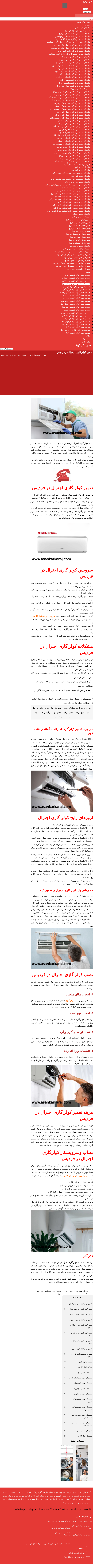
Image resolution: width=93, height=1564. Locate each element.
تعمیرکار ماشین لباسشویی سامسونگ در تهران (71, 263)
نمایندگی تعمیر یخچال (81, 214)
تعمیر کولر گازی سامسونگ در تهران (81, 1342)
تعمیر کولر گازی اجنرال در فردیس (76, 284)
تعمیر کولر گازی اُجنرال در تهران (80, 1304)
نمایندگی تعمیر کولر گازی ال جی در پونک (74, 150)
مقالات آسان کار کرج (38, 355)
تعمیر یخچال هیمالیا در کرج (79, 225)
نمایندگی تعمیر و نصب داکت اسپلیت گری (74, 202)
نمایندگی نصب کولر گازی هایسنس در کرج (73, 83)
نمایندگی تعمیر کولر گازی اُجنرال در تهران (73, 129)
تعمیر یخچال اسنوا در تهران (79, 237)
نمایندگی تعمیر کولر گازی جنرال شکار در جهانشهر (70, 48)
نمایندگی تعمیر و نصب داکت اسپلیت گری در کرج (71, 205)
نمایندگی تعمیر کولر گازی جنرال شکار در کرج (72, 45)
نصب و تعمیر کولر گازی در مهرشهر (76, 295)
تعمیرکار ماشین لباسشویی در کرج (76, 249)
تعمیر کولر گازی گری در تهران (81, 1349)
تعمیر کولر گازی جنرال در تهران (80, 1320)
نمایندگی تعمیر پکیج (82, 167)
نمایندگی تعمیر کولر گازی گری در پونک (75, 159)
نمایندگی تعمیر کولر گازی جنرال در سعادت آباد (71, 127)
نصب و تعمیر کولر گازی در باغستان (76, 278)
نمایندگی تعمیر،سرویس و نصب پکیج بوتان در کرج (70, 179)
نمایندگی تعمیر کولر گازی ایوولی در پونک (74, 141)
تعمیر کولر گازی (83, 22)
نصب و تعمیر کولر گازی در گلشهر (76, 310)
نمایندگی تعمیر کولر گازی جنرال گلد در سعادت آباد (70, 118)
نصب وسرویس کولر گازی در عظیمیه (75, 287)
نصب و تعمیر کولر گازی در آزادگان (76, 289)
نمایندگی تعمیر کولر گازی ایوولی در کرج (74, 74)
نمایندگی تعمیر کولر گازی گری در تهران (74, 156)
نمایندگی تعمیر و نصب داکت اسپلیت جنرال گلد (71, 208)
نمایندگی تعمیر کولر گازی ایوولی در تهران (73, 138)
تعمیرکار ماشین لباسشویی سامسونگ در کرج (72, 252)
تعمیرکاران (76, 739)
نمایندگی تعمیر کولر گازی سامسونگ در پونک (72, 106)
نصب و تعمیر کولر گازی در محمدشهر (75, 301)
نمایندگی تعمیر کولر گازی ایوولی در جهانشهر (72, 77)
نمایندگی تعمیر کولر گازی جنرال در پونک (74, 124)
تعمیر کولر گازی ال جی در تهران (80, 1309)
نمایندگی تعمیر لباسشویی (80, 246)
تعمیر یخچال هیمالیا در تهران (79, 243)
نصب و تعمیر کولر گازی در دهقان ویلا (75, 304)
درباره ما (86, 339)
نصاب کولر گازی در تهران (80, 89)
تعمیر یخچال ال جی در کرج (79, 228)
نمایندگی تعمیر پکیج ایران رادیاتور (77, 182)
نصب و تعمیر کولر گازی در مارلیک (76, 319)
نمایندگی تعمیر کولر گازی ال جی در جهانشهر (72, 71)
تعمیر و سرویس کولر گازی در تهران (81, 1355)
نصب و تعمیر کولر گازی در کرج (77, 31)
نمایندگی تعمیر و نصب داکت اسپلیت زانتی (73, 191)
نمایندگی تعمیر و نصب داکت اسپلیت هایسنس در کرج (69, 199)
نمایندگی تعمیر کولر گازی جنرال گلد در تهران (72, 112)
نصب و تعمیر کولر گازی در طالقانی (76, 316)
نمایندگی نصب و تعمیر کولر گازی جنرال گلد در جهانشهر (68, 42)
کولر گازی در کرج (64, 1279)
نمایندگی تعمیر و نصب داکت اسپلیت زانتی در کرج (70, 193)
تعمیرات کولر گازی (85, 1362)
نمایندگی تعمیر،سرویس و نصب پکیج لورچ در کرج (70, 173)
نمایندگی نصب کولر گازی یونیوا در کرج (75, 80)
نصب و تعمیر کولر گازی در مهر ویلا (76, 307)
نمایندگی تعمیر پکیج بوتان (80, 176)
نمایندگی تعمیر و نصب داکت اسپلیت (76, 188)
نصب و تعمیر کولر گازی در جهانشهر (76, 281)
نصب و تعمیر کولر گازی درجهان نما (76, 321)
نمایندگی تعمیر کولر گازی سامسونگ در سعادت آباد (70, 109)
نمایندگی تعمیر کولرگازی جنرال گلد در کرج (73, 39)
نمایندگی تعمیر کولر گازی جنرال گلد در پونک (72, 115)
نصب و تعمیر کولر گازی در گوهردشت (75, 292)
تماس (47, 708)
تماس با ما (86, 342)
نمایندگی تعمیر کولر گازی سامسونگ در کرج (72, 63)
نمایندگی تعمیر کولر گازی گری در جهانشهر (73, 60)
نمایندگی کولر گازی (82, 28)
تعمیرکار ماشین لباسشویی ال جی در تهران (73, 266)
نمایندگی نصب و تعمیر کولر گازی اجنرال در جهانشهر (69, 54)
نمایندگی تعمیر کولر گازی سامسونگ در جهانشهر (71, 65)
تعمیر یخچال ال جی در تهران (79, 240)
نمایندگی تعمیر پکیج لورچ (80, 170)
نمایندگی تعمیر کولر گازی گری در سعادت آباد (72, 161)
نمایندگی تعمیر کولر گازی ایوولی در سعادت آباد (71, 144)
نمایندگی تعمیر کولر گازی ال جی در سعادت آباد (71, 153)
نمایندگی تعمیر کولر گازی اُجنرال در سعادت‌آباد (71, 135)
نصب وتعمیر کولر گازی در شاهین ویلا (75, 330)
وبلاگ (88, 336)
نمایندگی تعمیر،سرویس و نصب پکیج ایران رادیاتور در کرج (67, 185)
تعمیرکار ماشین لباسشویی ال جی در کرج (73, 255)
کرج (85, 1266)
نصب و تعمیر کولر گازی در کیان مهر (75, 327)
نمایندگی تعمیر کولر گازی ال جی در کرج (74, 68)
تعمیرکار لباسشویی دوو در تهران (77, 269)
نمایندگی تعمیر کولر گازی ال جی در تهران (73, 147)
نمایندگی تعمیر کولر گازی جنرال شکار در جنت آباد (70, 100)
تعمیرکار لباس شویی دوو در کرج (77, 257)
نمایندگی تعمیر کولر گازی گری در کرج (75, 57)
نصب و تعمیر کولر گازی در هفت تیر (76, 298)
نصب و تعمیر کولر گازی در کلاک (77, 333)
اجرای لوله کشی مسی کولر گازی (76, 164)
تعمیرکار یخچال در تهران (80, 231)
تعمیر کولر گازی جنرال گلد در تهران (81, 1334)
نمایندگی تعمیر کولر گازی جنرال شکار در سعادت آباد (69, 97)
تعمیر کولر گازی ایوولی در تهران (80, 1314)
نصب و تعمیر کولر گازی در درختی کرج (75, 313)
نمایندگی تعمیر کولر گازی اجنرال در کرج (74, 51)
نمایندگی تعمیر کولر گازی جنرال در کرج (74, 33)
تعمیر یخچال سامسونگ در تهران (77, 234)
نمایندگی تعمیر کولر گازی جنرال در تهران (74, 121)
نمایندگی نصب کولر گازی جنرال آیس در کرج (72, 86)
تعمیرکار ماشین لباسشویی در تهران (76, 260)
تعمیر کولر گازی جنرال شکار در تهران (81, 1326)
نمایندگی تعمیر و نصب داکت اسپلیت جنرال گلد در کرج (68, 211)
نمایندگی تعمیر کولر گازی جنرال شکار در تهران (71, 92)
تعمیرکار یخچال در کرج (81, 217)
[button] (46, 19)
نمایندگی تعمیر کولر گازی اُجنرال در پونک (74, 132)
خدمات (87, 25)
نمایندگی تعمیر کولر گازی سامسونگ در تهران (72, 103)
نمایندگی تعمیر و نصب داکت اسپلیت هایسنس (72, 196)
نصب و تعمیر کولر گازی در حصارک (76, 324)
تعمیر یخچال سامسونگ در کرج (78, 220)
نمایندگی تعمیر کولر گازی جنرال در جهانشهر (72, 36)
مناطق (87, 272)
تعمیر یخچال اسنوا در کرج (80, 223)
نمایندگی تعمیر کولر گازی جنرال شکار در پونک (72, 95)
